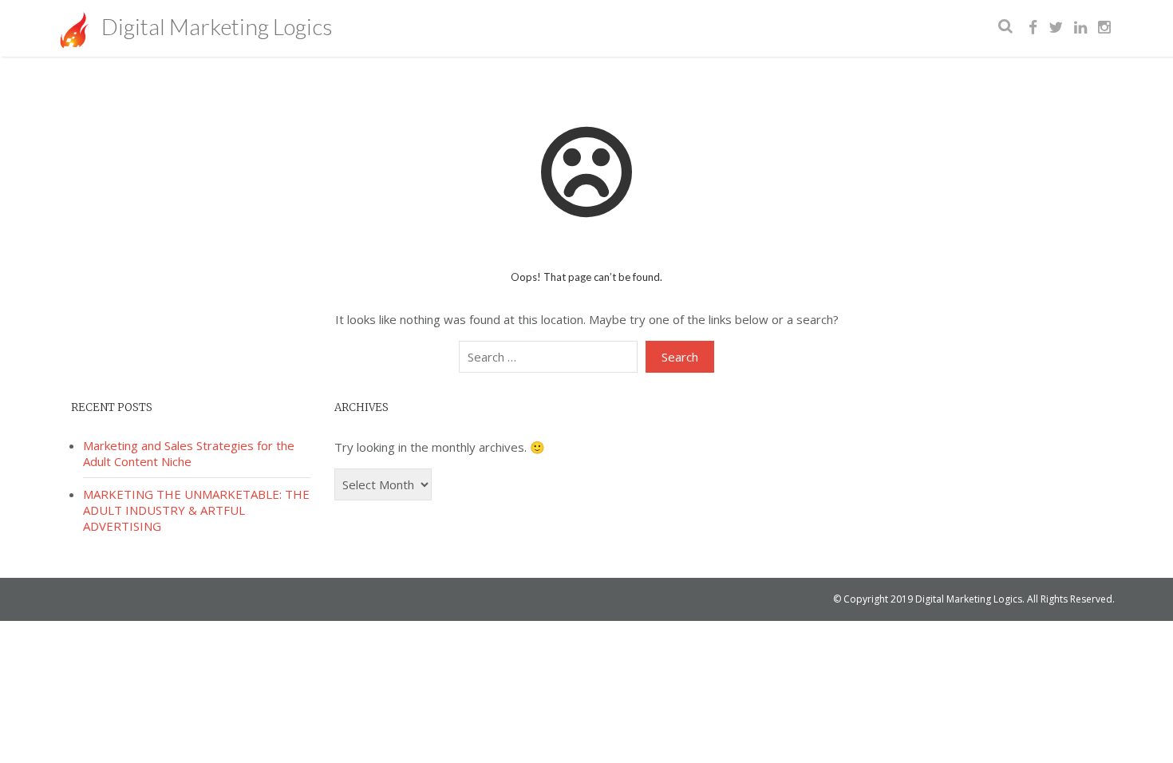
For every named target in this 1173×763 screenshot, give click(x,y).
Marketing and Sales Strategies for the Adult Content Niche (188, 453)
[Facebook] (1033, 28)
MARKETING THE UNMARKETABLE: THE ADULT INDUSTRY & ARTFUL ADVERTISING (196, 510)
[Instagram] (1104, 28)
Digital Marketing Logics (215, 26)
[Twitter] (1055, 28)
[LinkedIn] (1080, 28)
